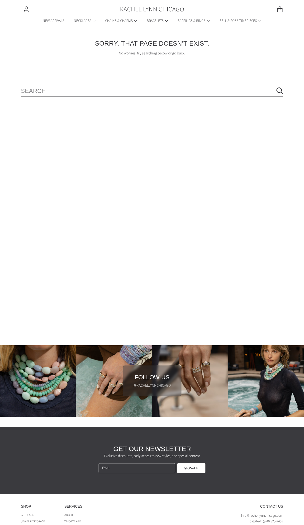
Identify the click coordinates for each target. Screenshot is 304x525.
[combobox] (152, 90)
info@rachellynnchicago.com (262, 515)
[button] (280, 9)
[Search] (279, 91)
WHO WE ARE (72, 521)
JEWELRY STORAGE (33, 521)
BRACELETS (155, 20)
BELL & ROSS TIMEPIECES (238, 20)
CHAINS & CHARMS (119, 20)
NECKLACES (83, 20)
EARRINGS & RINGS (192, 20)
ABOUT (68, 515)
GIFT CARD (27, 515)
